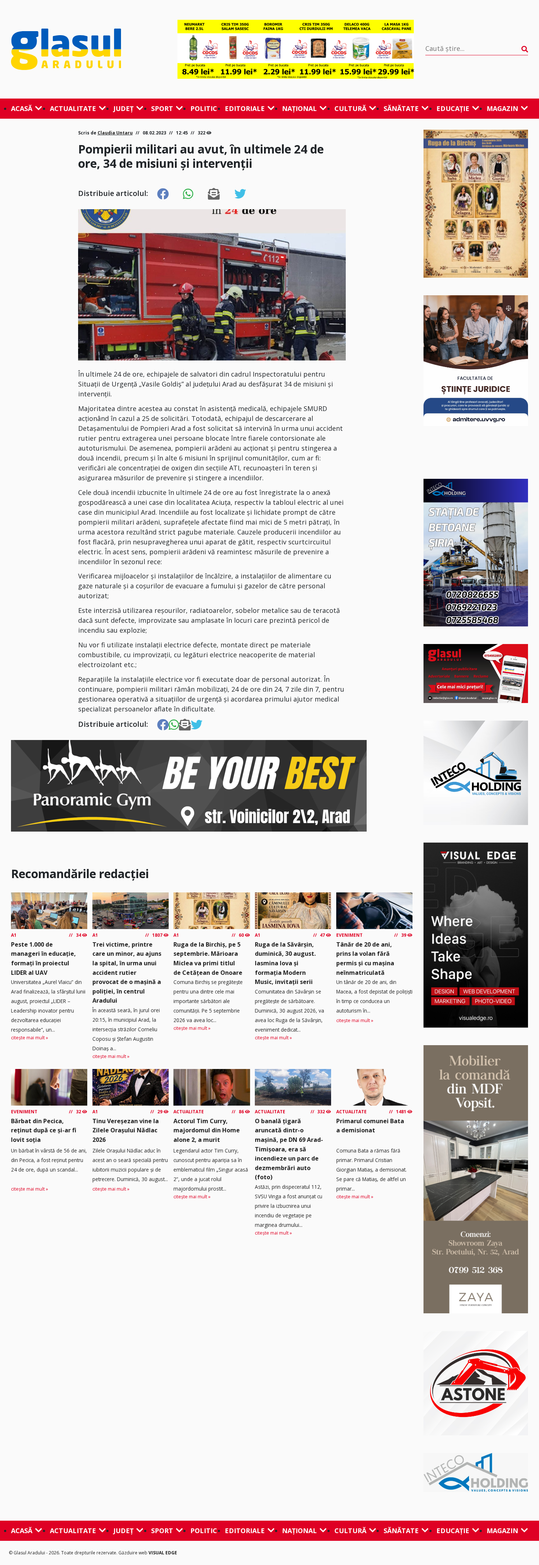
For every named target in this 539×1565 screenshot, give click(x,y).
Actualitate (73, 108)
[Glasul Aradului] (88, 49)
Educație (452, 108)
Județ (123, 108)
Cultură (350, 108)
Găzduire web (133, 1553)
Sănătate (401, 108)
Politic (203, 108)
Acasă (21, 108)
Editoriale (245, 108)
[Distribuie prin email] (214, 194)
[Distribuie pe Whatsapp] (188, 194)
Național (299, 108)
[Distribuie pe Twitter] (240, 194)
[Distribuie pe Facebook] (163, 194)
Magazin (502, 108)
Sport (162, 108)
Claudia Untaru (115, 133)
